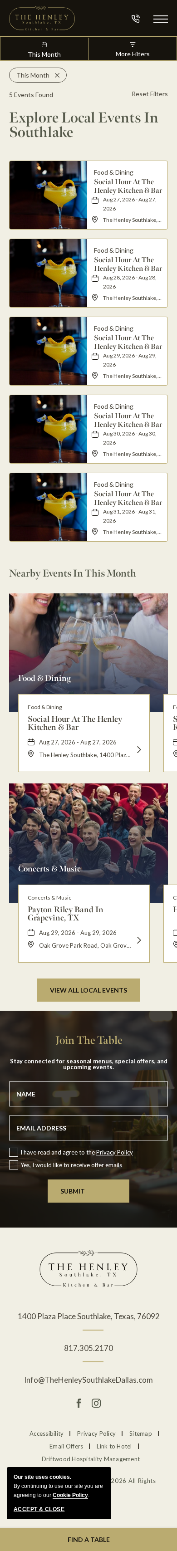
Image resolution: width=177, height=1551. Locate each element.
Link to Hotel (114, 1446)
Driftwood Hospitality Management (91, 1459)
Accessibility (47, 1433)
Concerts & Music (49, 868)
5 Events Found (31, 94)
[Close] (54, 75)
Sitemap (140, 1433)
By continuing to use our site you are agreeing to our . (58, 1486)
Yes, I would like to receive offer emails (71, 1165)
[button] (160, 18)
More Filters (133, 54)
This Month (44, 54)
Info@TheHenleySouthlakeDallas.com (88, 1380)
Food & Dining (44, 678)
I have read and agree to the (76, 1152)
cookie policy (70, 1495)
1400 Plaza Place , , (89, 1316)
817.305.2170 (88, 1348)
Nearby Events (72, 573)
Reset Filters (150, 94)
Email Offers (66, 1446)
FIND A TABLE (89, 1539)
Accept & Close (39, 1509)
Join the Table (88, 1040)
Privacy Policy (114, 1152)
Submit (72, 1191)
